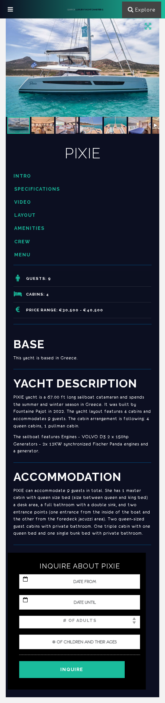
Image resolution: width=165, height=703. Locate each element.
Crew (22, 241)
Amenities (29, 228)
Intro (22, 176)
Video (22, 202)
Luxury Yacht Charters (85, 9)
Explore (145, 10)
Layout (25, 215)
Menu (22, 255)
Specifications (37, 189)
